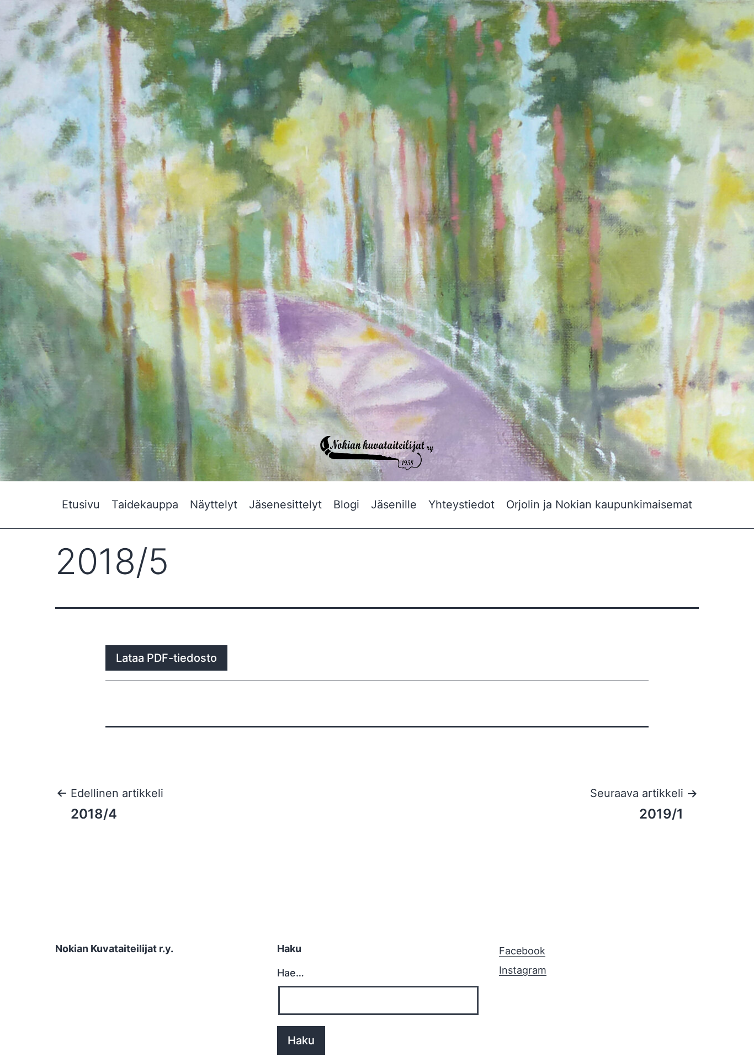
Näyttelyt (213, 504)
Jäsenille (394, 504)
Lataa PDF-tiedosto (166, 658)
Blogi (346, 504)
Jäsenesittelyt (285, 504)
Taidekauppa (144, 504)
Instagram (522, 970)
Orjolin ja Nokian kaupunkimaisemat (599, 504)
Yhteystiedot (461, 504)
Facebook (522, 951)
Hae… (290, 973)
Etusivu (81, 504)
